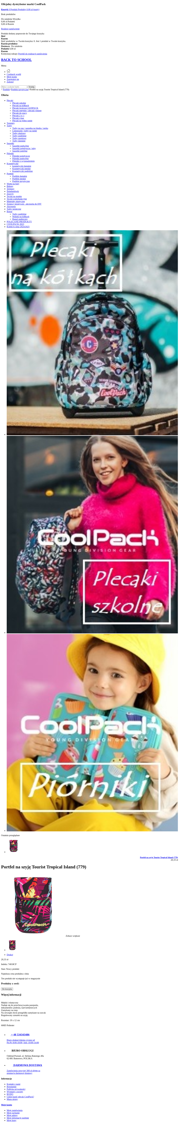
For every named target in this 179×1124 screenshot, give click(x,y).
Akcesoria (11, 206)
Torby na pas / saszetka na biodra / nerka (30, 128)
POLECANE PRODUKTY (19, 221)
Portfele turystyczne (21, 181)
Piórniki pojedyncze (21, 156)
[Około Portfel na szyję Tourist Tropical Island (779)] (13, 852)
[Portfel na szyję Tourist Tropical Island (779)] (12, 950)
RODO (10, 1094)
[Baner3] (92, 632)
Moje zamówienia (15, 1110)
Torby (9, 126)
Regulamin (11, 1086)
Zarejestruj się (13, 79)
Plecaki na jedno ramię (22, 120)
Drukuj (10, 954)
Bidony (10, 186)
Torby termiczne (14, 209)
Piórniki (10, 153)
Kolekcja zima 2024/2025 (18, 226)
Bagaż (9, 211)
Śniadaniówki (13, 191)
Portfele (10, 173)
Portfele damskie (19, 176)
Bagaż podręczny (20, 219)
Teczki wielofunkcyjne (17, 199)
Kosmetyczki (12, 163)
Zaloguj (10, 82)
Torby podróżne (19, 136)
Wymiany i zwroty (15, 1091)
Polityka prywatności (16, 1089)
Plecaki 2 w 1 (18, 115)
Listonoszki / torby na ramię (24, 131)
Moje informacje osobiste (18, 1118)
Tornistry (11, 123)
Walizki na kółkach (20, 216)
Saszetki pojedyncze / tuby (24, 148)
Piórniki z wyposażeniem (23, 161)
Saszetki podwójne (20, 146)
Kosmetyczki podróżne (22, 171)
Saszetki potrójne (19, 151)
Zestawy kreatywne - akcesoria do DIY (24, 204)
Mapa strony (12, 1099)
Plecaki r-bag (18, 118)
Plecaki (10, 100)
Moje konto (12, 77)
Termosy (10, 189)
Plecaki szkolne (19, 103)
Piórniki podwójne (20, 158)
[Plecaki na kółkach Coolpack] (92, 434)
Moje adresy (12, 1115)
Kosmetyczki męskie (21, 168)
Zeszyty (10, 194)
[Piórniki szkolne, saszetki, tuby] (92, 830)
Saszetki (10, 143)
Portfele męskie (19, 179)
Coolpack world (14, 74)
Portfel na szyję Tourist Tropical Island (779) (159, 857)
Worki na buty (13, 184)
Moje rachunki (13, 1113)
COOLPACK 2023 (15, 224)
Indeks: (4, 964)
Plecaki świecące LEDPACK (25, 108)
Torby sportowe (19, 138)
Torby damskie (18, 141)
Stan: (3, 969)
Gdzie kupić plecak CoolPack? (20, 1097)
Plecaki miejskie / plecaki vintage (27, 110)
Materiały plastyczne (16, 201)
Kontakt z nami (13, 1084)
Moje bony (11, 1120)
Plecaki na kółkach (20, 105)
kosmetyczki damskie (21, 166)
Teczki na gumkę (14, 196)
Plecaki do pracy (19, 113)
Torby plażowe (19, 133)
